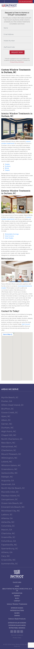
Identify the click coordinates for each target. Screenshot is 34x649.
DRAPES (17, 615)
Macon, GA (6, 529)
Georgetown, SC (9, 499)
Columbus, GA (8, 541)
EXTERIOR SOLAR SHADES (17, 625)
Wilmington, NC (9, 458)
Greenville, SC (8, 537)
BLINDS (17, 613)
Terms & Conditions (17, 635)
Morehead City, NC (10, 511)
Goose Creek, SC (9, 412)
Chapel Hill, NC (8, 435)
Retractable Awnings (17, 628)
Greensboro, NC (9, 469)
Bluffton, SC (7, 409)
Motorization (17, 593)
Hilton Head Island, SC (12, 405)
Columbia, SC (8, 526)
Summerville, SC (9, 563)
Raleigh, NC (7, 477)
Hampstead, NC (9, 446)
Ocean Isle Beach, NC (12, 503)
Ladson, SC (6, 514)
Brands (17, 596)
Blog (17, 598)
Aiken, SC (6, 420)
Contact (17, 601)
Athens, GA (6, 552)
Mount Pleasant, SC (11, 454)
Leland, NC (6, 461)
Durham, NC (7, 427)
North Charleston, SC (11, 439)
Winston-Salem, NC (11, 465)
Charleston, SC (8, 450)
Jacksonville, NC (9, 473)
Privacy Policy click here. (17, 62)
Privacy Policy (17, 637)
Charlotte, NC (8, 533)
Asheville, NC (7, 522)
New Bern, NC (8, 443)
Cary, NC (5, 556)
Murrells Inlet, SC (10, 492)
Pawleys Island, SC (10, 495)
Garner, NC (6, 424)
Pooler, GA (6, 401)
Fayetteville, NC (9, 545)
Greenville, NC (8, 560)
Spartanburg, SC (9, 548)
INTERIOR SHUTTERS (17, 610)
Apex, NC (5, 416)
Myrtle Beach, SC (9, 397)
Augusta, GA (7, 480)
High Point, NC (8, 431)
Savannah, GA (8, 484)
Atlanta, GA (7, 518)
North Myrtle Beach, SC (13, 488)
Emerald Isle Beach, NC (13, 507)
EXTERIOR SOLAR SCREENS (17, 623)
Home (17, 586)
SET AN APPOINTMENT (25, 1)
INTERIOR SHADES (17, 608)
